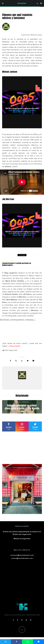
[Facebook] (13, 620)
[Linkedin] (31, 620)
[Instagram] (22, 620)
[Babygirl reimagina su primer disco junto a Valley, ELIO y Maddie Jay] (22, 406)
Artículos (5, 11)
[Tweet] (16, 361)
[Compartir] (10, 361)
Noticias (11, 260)
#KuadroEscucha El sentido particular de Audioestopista (16, 264)
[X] (17, 620)
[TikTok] (26, 620)
